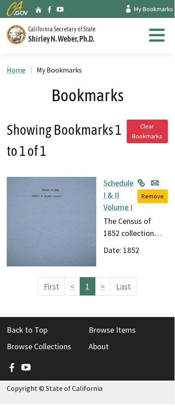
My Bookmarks (152, 9)
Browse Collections (39, 346)
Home (16, 69)
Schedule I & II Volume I (118, 195)
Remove (152, 196)
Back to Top (27, 330)
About (99, 346)
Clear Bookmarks (147, 131)
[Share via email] (155, 183)
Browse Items (112, 330)
